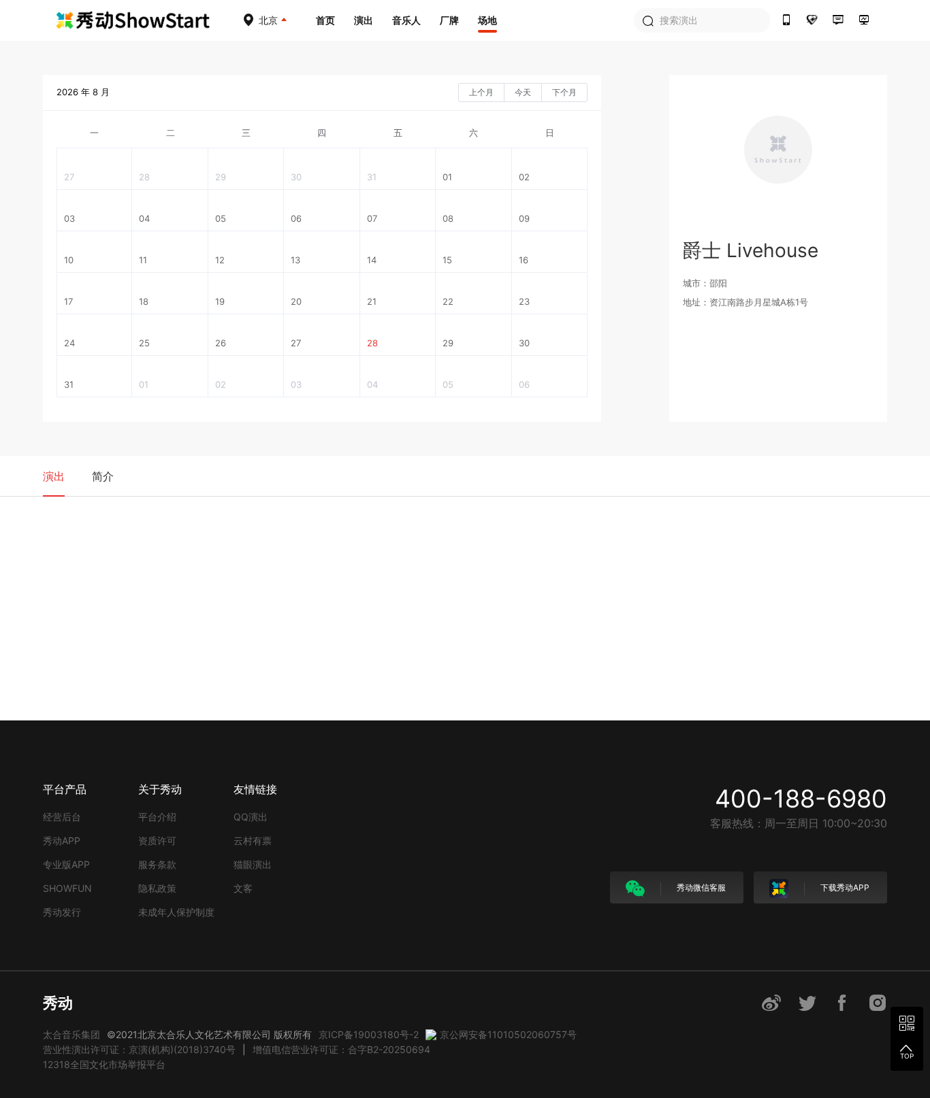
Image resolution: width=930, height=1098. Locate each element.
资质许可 (157, 840)
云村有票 (253, 840)
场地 (487, 20)
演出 (363, 20)
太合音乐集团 (71, 1034)
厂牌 (449, 20)
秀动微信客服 (700, 887)
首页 (325, 20)
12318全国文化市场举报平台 (104, 1064)
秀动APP (61, 840)
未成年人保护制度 (176, 912)
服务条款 (157, 864)
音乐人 (406, 20)
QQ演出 (251, 816)
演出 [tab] (54, 476)
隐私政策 (157, 888)
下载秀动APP (843, 887)
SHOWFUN (67, 888)
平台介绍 (157, 816)
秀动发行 (62, 912)
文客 (243, 888)
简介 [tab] (103, 476)
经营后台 (62, 816)
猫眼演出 (253, 864)
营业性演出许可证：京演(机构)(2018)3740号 (139, 1049)
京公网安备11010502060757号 (508, 1034)
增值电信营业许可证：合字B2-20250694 (341, 1049)
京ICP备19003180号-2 (369, 1034)
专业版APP (66, 864)
